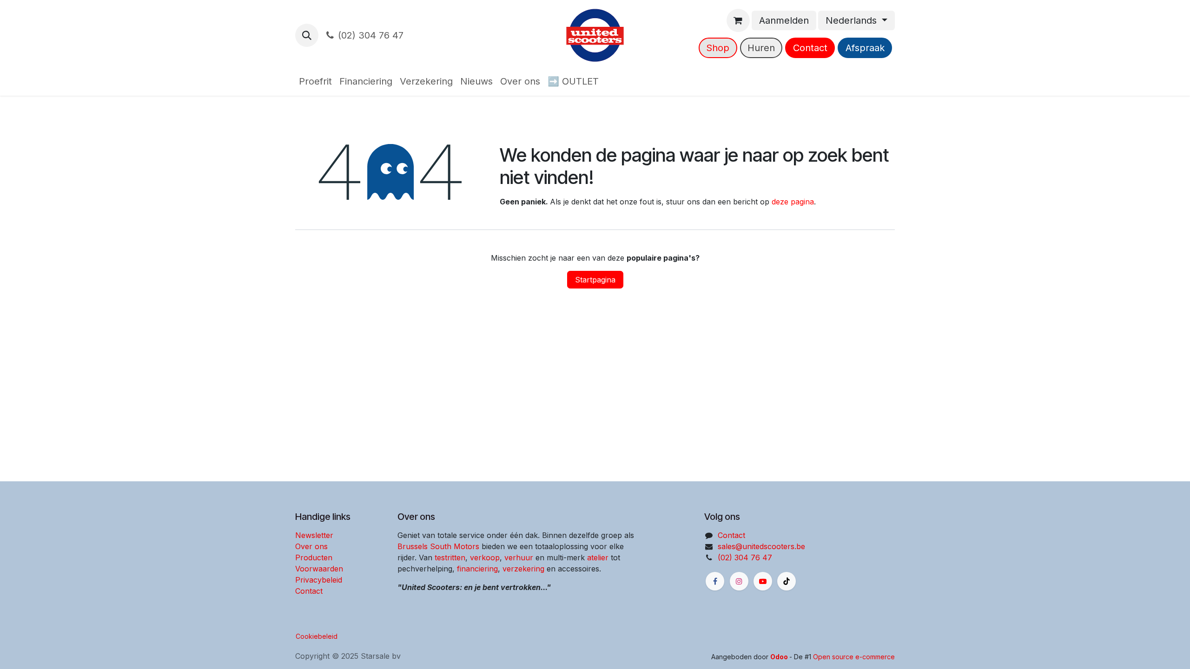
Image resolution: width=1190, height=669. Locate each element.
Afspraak (865, 47)
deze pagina (793, 201)
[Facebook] (715, 581)
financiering (477, 568)
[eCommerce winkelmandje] (738, 20)
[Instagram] (739, 581)
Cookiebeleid (316, 636)
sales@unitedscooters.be (761, 546)
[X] (786, 581)
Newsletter (314, 535)
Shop (717, 47)
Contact (810, 47)
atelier (597, 557)
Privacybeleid (318, 579)
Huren (761, 47)
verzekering (523, 568)
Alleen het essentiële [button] (799, 654)
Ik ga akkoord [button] (866, 654)
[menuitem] (315, 81)
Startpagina (595, 279)
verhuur (518, 557)
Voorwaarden (319, 568)
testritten (450, 557)
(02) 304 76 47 (370, 35)
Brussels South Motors (438, 546)
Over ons (311, 546)
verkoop (485, 557)
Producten (313, 557)
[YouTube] (763, 581)
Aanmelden (784, 20)
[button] (306, 35)
